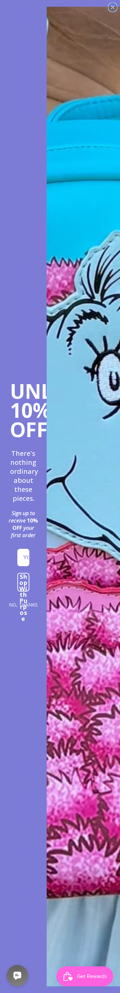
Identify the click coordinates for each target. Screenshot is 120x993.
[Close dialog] (113, 7)
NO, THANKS (23, 605)
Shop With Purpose (23, 582)
